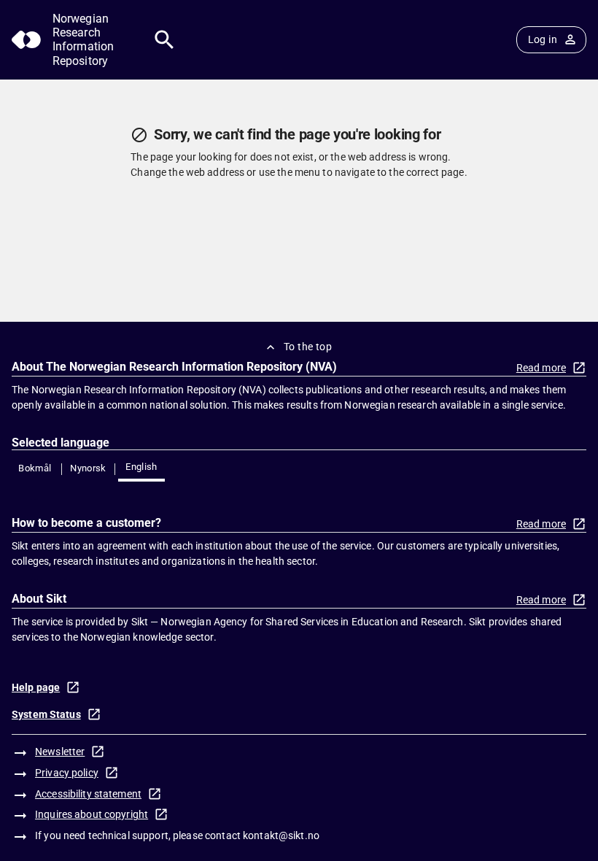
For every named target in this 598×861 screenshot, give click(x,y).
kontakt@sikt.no (281, 835)
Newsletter (60, 751)
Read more (541, 368)
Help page (36, 687)
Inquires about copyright (91, 814)
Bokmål (34, 468)
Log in (542, 39)
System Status (46, 714)
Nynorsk (88, 468)
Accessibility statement (88, 794)
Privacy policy (66, 773)
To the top (308, 346)
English (141, 466)
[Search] (164, 40)
